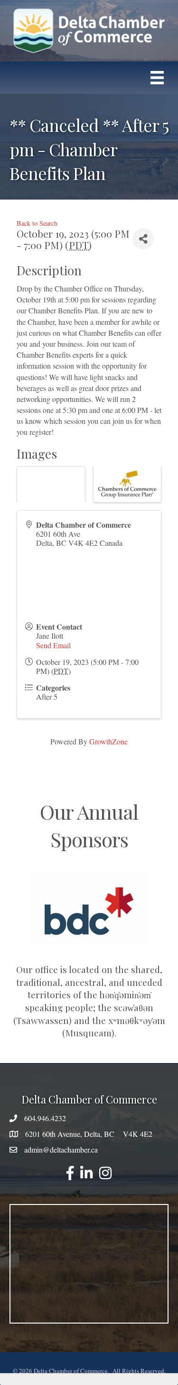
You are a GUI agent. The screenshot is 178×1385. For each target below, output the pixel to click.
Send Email (53, 645)
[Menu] (157, 78)
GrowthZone (108, 741)
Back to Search (37, 223)
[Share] (143, 239)
